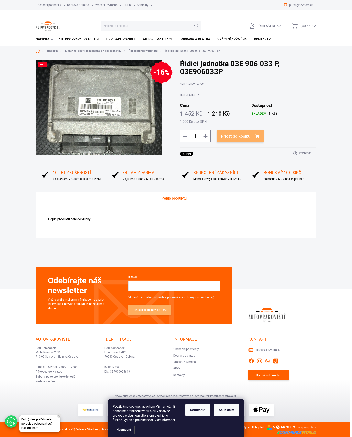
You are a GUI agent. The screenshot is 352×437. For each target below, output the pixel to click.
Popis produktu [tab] (174, 198)
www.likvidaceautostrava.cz (175, 396)
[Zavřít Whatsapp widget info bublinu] (59, 415)
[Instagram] (259, 360)
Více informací (164, 420)
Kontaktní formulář (268, 375)
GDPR (127, 5)
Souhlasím (226, 410)
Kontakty (142, 5)
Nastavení (123, 430)
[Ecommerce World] (295, 432)
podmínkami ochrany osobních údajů (190, 297)
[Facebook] (251, 360)
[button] (11, 421)
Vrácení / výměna (106, 5)
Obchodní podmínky (48, 5)
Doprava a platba (78, 5)
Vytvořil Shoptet (253, 427)
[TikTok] (276, 360)
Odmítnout (197, 410)
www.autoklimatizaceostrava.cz (215, 396)
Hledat (195, 25)
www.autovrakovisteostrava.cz (135, 396)
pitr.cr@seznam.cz (268, 349)
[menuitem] (45, 39)
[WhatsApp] (268, 360)
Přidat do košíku (235, 136)
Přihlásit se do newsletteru (150, 309)
